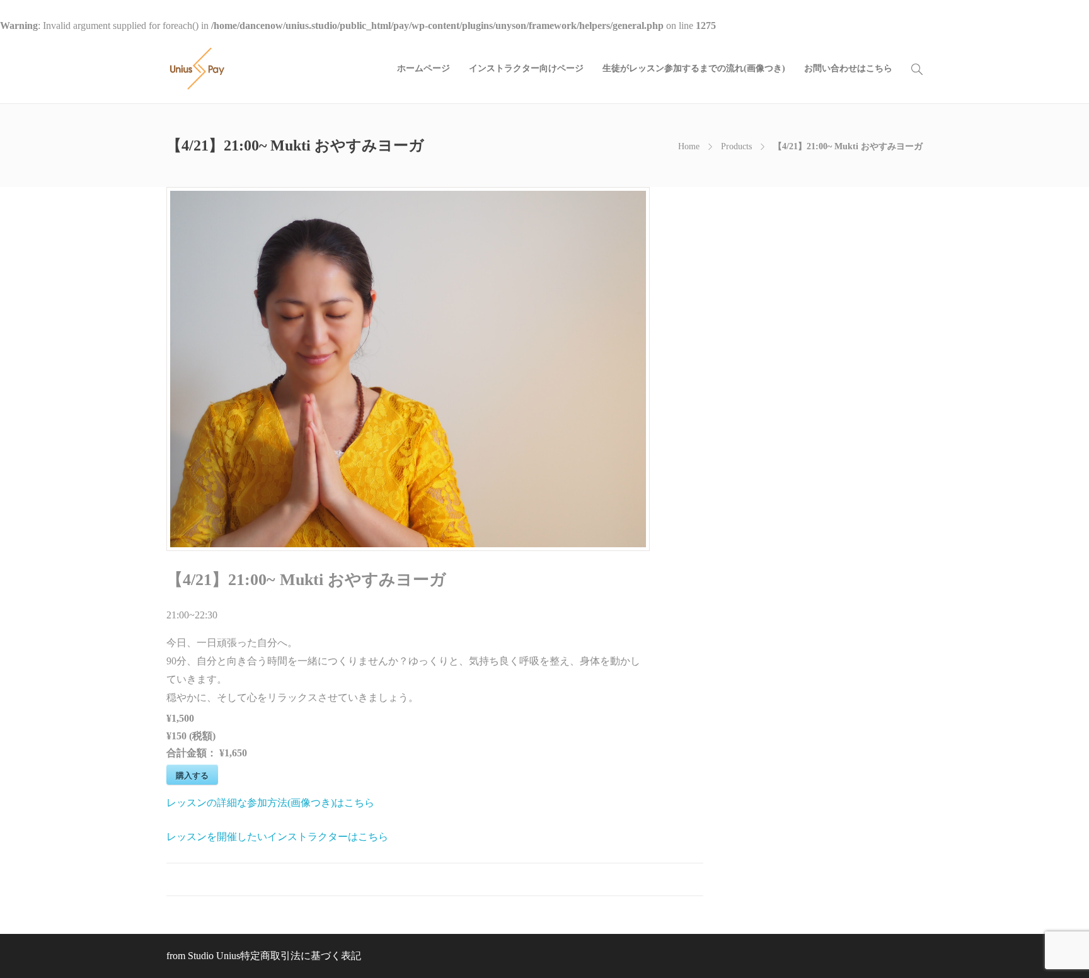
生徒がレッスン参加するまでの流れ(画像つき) (693, 68)
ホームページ (423, 68)
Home (689, 146)
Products (736, 146)
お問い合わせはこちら (848, 68)
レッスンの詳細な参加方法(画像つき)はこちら (270, 802)
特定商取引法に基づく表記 (300, 955)
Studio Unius (214, 955)
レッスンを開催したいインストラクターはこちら (277, 836)
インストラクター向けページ (526, 68)
